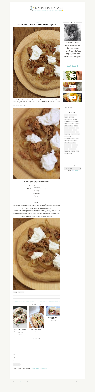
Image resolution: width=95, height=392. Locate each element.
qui (38, 185)
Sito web (14, 360)
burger (70, 115)
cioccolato (71, 117)
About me (37, 17)
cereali (66, 117)
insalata (66, 127)
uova (70, 149)
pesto (66, 136)
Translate (76, 170)
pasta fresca (67, 134)
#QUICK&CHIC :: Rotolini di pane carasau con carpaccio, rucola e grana (20, 331)
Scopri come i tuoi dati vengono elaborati (39, 368)
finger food (71, 123)
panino (73, 132)
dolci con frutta (75, 121)
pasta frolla (73, 134)
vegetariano (67, 151)
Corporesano (67, 121)
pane (70, 132)
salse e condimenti (68, 140)
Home (30, 17)
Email (14, 357)
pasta (77, 132)
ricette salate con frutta (70, 138)
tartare (66, 149)
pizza (23, 292)
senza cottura (68, 144)
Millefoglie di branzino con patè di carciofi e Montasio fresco (23, 301)
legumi (77, 127)
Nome (14, 354)
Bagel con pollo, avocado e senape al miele (36, 330)
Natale (66, 132)
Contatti (54, 17)
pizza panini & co (36, 22)
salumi (75, 140)
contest (75, 119)
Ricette (45, 17)
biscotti (66, 115)
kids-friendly (72, 127)
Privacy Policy (62, 17)
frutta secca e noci (69, 125)
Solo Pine (78, 381)
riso (77, 138)
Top (81, 381)
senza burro (73, 142)
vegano (74, 149)
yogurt (77, 151)
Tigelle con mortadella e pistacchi (53, 318)
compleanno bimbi (68, 119)
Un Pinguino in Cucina (21, 381)
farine (66, 123)
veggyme (73, 151)
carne (75, 115)
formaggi (15, 292)
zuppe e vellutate (68, 153)
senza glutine (75, 144)
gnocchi (76, 125)
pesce (19, 292)
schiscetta (67, 142)
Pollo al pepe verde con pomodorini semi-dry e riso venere (49, 301)
